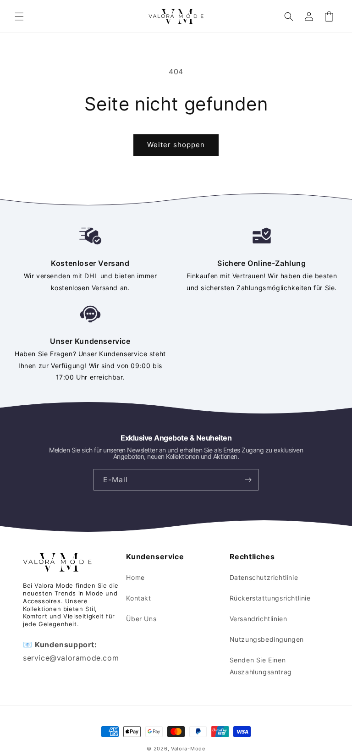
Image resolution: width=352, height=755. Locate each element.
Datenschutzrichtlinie (264, 577)
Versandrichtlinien (258, 619)
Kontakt (138, 598)
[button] (19, 16)
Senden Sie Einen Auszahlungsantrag (261, 665)
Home (135, 577)
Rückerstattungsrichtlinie (270, 598)
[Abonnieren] (248, 479)
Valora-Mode (188, 748)
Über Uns (141, 619)
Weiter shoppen (176, 144)
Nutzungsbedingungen (267, 639)
